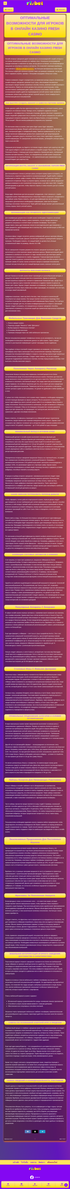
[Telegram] (42, 1131)
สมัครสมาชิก (62, 9)
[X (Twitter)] (35, 1131)
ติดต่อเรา (42, 1162)
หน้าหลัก (16, 1162)
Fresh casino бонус (25, 68)
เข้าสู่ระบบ (9, 9)
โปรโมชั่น (24, 1162)
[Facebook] (28, 1131)
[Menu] (5, 3)
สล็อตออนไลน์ (52, 1162)
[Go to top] (66, 1185)
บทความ (33, 1162)
